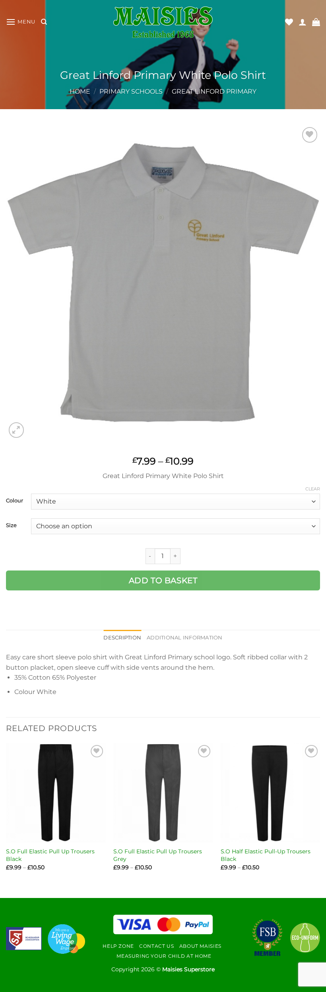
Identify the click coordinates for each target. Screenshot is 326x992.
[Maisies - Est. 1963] (163, 22)
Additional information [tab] (185, 638)
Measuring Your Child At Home (163, 956)
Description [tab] (122, 638)
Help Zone (118, 946)
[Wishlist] (289, 22)
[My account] (303, 22)
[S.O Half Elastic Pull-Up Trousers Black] (270, 793)
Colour (14, 501)
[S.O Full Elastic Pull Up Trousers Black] (55, 793)
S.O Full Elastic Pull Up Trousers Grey (157, 855)
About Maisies (200, 946)
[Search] (44, 21)
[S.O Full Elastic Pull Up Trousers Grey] (163, 793)
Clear (312, 489)
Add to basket (163, 580)
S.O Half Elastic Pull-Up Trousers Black (265, 855)
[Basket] (316, 22)
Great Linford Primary (214, 91)
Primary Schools (131, 91)
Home (80, 91)
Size (11, 525)
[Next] (320, 813)
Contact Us (156, 946)
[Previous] (6, 813)
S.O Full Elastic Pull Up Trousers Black (50, 855)
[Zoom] (16, 430)
